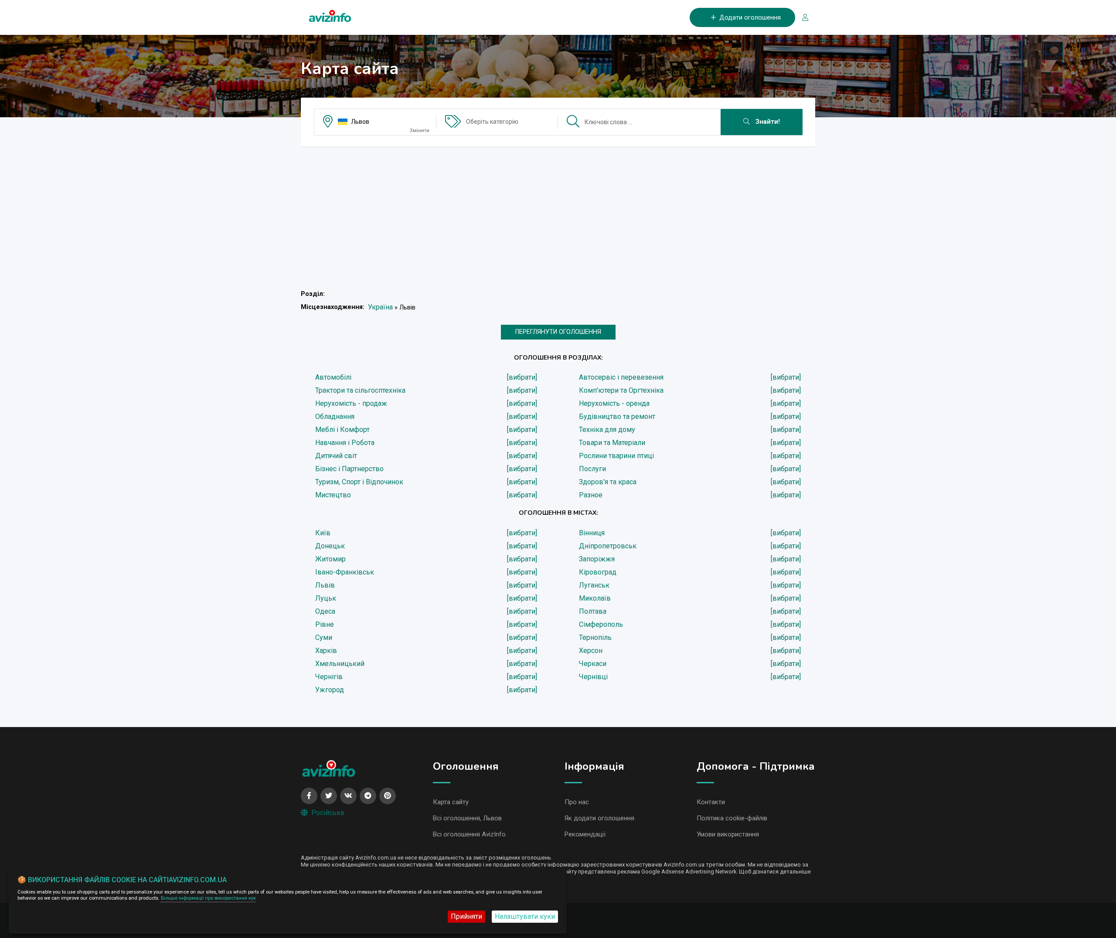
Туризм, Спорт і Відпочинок (359, 482)
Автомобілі (333, 377)
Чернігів (329, 677)
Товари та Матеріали (612, 442)
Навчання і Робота (344, 442)
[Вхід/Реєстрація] (801, 18)
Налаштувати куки (525, 916)
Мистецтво (333, 495)
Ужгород (329, 690)
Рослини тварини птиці (616, 456)
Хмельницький (339, 663)
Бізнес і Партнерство (349, 469)
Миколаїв (595, 598)
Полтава (592, 611)
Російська (327, 813)
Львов (360, 122)
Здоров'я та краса (607, 482)
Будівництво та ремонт (617, 416)
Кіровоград (597, 572)
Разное (590, 495)
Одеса (325, 611)
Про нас (577, 802)
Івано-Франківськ (344, 572)
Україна (380, 307)
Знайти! (767, 122)
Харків (326, 650)
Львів (325, 585)
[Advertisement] (558, 214)
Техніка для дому (607, 429)
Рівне (324, 624)
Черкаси (592, 663)
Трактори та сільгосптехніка (360, 390)
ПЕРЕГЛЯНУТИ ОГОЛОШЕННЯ (558, 332)
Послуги (592, 469)
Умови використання (728, 834)
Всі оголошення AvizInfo (469, 834)
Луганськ (594, 585)
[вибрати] (522, 377)
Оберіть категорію (492, 122)
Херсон (590, 650)
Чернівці (593, 677)
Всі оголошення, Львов (467, 818)
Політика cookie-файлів (732, 818)
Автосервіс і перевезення (621, 377)
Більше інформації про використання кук (208, 898)
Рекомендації (585, 834)
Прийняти (466, 916)
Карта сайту (451, 802)
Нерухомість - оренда (614, 403)
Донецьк (330, 546)
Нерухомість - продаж (351, 403)
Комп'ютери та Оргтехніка (621, 390)
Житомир (330, 559)
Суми (323, 637)
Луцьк (325, 598)
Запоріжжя (597, 559)
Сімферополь (601, 624)
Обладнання (334, 416)
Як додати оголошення (599, 818)
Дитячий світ (336, 456)
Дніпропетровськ (607, 546)
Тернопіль (595, 637)
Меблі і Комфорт (342, 429)
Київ (322, 533)
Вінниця (592, 533)
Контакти (711, 802)
